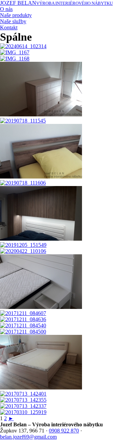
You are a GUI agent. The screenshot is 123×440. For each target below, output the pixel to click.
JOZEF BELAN (56, 3)
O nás (6, 9)
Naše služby (13, 21)
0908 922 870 (64, 431)
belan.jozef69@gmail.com (28, 437)
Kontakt (8, 27)
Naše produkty (16, 15)
